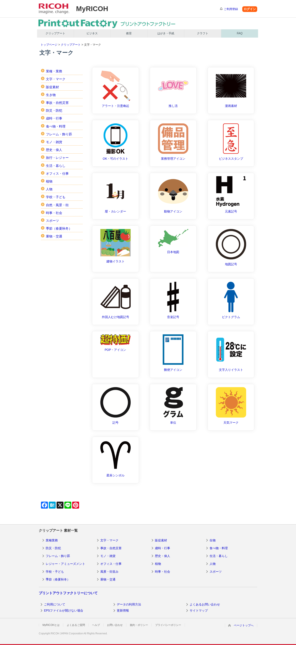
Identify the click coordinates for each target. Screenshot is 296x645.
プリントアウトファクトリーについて (68, 593)
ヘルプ (96, 625)
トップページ (49, 44)
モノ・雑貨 (54, 142)
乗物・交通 (54, 236)
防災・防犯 (54, 110)
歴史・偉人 (54, 150)
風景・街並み (109, 571)
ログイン (250, 9)
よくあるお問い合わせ (205, 604)
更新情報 (123, 610)
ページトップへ (244, 625)
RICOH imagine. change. (54, 8)
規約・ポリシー (139, 625)
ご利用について (54, 604)
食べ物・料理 (55, 126)
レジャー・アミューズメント (65, 563)
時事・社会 (54, 213)
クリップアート (55, 33)
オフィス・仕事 (57, 173)
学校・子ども (55, 197)
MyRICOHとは (51, 625)
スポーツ (52, 220)
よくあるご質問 (76, 625)
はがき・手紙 (165, 33)
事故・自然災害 (57, 102)
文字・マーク (55, 79)
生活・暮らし (55, 165)
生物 (213, 540)
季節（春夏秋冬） (59, 228)
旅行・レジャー (57, 157)
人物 (49, 189)
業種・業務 (54, 71)
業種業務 (52, 540)
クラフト (202, 33)
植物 (49, 181)
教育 (129, 33)
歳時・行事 (54, 118)
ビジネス (92, 33)
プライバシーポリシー (168, 625)
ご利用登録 (231, 9)
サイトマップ (199, 610)
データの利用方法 (129, 604)
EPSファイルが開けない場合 (63, 610)
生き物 (51, 95)
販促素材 (52, 87)
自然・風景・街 (57, 205)
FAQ (239, 33)
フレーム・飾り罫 (59, 134)
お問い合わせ (115, 625)
